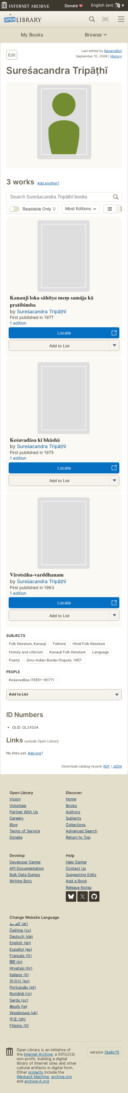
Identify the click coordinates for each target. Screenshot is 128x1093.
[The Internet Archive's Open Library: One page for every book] (28, 19)
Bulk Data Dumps (25, 874)
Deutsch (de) (21, 936)
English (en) (20, 943)
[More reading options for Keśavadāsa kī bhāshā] (114, 480)
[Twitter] (82, 896)
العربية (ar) (19, 923)
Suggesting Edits (81, 874)
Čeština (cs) (20, 930)
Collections (76, 825)
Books (71, 805)
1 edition (18, 322)
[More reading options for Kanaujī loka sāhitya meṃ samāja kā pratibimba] (114, 345)
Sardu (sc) (19, 1000)
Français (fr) (21, 955)
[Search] (92, 19)
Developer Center (25, 862)
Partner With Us (24, 812)
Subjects (73, 818)
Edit (11, 54)
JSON (117, 766)
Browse (93, 35)
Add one (34, 753)
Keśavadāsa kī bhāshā (35, 440)
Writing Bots (21, 881)
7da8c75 (111, 1052)
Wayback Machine (33, 1076)
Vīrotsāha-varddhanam (37, 574)
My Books (32, 35)
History (116, 56)
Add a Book (76, 881)
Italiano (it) (19, 975)
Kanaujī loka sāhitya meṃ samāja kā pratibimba (51, 300)
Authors (73, 812)
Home (71, 799)
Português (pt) (23, 987)
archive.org (61, 1076)
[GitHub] (94, 896)
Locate (64, 332)
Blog (14, 825)
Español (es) (21, 949)
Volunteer (18, 805)
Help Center (76, 862)
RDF (106, 766)
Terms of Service (25, 831)
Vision (15, 799)
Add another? (48, 183)
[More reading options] (116, 694)
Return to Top (78, 837)
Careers (17, 818)
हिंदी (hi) (16, 962)
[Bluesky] (71, 896)
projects (35, 1072)
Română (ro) (21, 993)
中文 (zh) (18, 1019)
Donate (74, 5)
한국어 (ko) (20, 981)
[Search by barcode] (105, 19)
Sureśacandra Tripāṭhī (41, 311)
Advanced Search (81, 831)
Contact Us (76, 868)
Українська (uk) (24, 1013)
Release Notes (79, 887)
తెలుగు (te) (18, 1006)
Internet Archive (38, 1054)
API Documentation (27, 868)
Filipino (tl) (19, 1025)
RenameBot (113, 51)
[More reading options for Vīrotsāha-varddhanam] (114, 615)
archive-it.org (36, 1081)
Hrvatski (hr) (21, 968)
